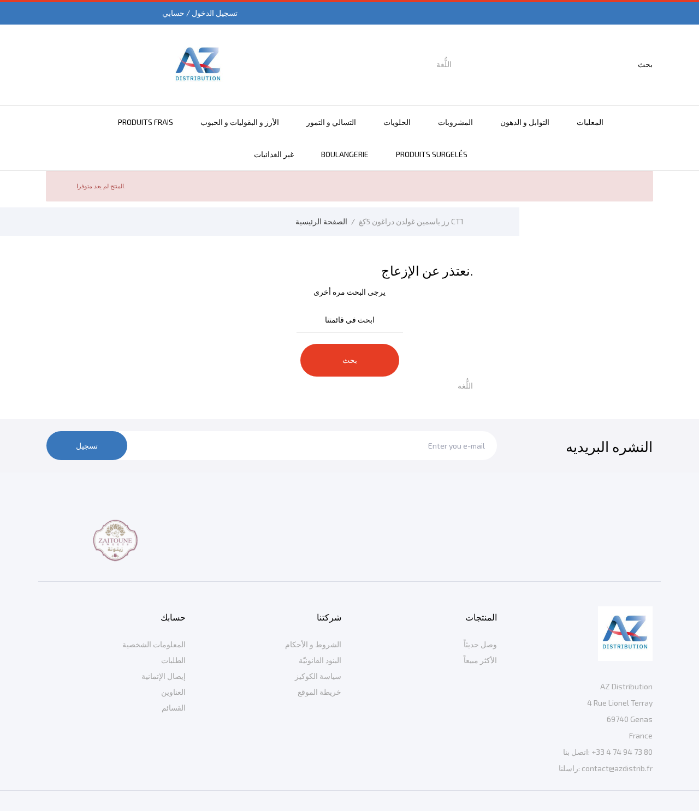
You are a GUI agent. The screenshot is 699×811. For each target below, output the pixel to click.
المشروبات (455, 122)
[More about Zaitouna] (116, 541)
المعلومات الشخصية (154, 644)
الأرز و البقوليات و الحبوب (239, 122)
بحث (349, 360)
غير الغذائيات (274, 154)
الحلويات (397, 122)
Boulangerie (345, 154)
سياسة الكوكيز (318, 676)
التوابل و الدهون (524, 122)
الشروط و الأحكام (313, 644)
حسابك (173, 617)
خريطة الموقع (319, 691)
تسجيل (87, 445)
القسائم (174, 707)
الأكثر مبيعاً (480, 660)
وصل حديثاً (480, 644)
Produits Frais (145, 122)
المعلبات (590, 122)
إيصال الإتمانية (163, 676)
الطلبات (173, 660)
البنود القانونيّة (320, 660)
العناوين (173, 691)
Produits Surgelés (431, 154)
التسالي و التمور (331, 122)
